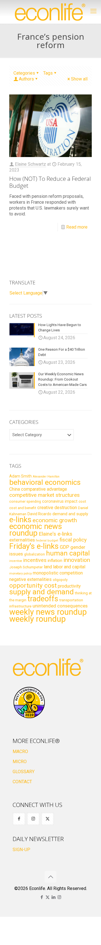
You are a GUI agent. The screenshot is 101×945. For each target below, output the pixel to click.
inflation (55, 560)
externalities (22, 540)
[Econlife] (50, 12)
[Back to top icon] (50, 877)
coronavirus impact (59, 501)
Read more (77, 227)
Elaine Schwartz (30, 164)
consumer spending (25, 502)
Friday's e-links (34, 546)
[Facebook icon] (42, 897)
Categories (24, 73)
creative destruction (57, 507)
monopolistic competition (58, 573)
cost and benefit (22, 508)
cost (82, 501)
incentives (35, 560)
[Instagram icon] (59, 897)
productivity (69, 586)
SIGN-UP (21, 849)
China (14, 489)
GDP (64, 547)
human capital (68, 553)
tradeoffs (42, 598)
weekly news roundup (48, 612)
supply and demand (41, 592)
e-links (20, 519)
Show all (79, 79)
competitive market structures (44, 495)
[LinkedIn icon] (53, 897)
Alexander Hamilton (46, 476)
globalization (34, 554)
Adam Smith (20, 476)
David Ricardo (39, 514)
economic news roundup (35, 530)
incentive (15, 561)
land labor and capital (64, 566)
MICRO (20, 761)
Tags (48, 73)
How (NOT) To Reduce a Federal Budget (50, 182)
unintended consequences (60, 606)
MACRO (20, 751)
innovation (76, 560)
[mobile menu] (93, 11)
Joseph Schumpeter (26, 567)
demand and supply (70, 513)
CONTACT (22, 781)
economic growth (55, 520)
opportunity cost (33, 585)
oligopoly (60, 580)
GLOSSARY (24, 771)
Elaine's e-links (55, 534)
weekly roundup (37, 619)
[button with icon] (19, 819)
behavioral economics (45, 482)
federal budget (47, 540)
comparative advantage (44, 489)
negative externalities (30, 579)
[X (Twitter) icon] (47, 897)
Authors (26, 79)
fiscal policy (73, 540)
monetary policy (20, 573)
